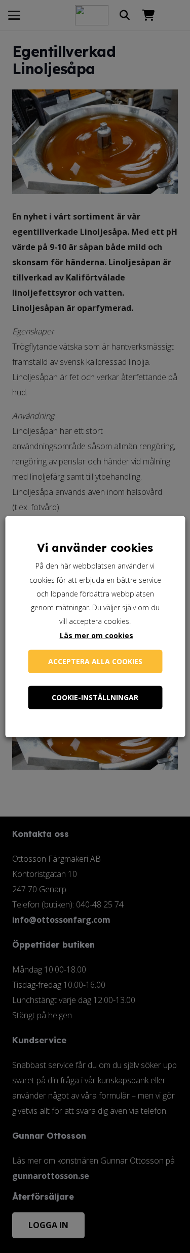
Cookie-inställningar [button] (95, 697)
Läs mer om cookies (96, 635)
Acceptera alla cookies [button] (95, 661)
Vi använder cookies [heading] (95, 548)
